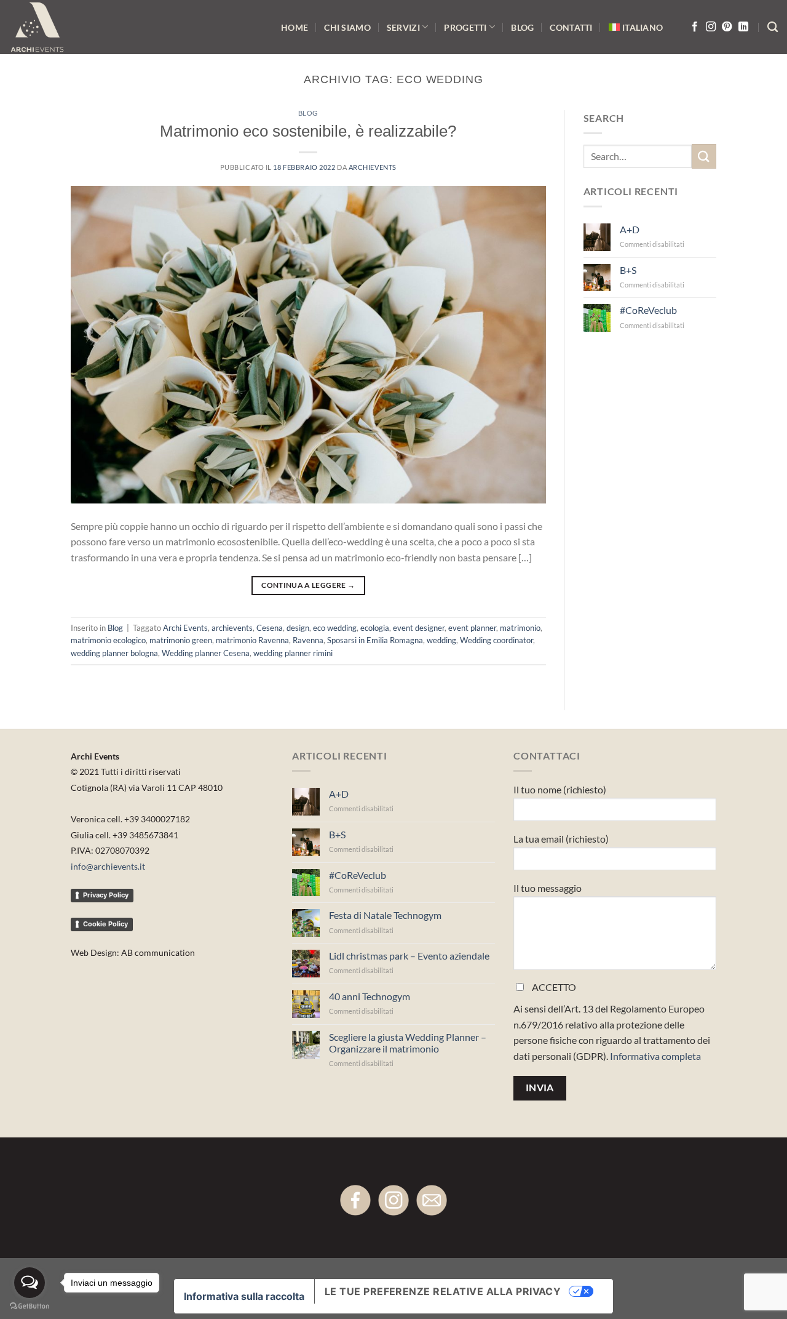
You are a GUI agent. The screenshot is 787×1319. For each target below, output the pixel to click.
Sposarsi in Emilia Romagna (375, 640)
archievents (232, 628)
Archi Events (185, 628)
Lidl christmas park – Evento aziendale (409, 955)
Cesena (269, 628)
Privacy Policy (106, 895)
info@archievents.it (108, 866)
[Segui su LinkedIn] (743, 27)
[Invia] (704, 156)
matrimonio (520, 628)
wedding (441, 640)
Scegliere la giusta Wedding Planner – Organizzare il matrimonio (407, 1042)
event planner (472, 628)
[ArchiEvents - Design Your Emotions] (50, 27)
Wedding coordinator (496, 640)
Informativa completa (655, 1056)
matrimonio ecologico (108, 640)
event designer (419, 628)
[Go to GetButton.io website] (29, 1306)
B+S (628, 270)
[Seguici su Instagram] (711, 27)
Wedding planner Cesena (206, 653)
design (298, 628)
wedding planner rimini (293, 653)
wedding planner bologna (114, 653)
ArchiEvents (373, 167)
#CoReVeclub (648, 310)
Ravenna (308, 640)
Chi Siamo (347, 27)
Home (294, 27)
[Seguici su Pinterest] (727, 27)
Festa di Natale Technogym (385, 915)
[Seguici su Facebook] (695, 27)
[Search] (772, 27)
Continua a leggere (308, 585)
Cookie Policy (105, 924)
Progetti (465, 27)
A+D (629, 229)
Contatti (571, 27)
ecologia (374, 628)
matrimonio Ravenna (252, 640)
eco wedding (335, 628)
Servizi (403, 27)
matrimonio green (180, 640)
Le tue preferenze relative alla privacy (443, 1291)
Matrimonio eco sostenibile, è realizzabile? (308, 131)
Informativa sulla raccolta (244, 1296)
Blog (522, 27)
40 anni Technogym (369, 996)
